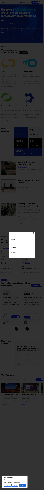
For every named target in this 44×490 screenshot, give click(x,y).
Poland (13, 242)
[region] (15, 482)
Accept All (22, 485)
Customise (7, 485)
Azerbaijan (14, 252)
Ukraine (13, 239)
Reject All (15, 485)
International (14, 237)
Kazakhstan (14, 247)
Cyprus (13, 250)
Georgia (13, 244)
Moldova (14, 255)
